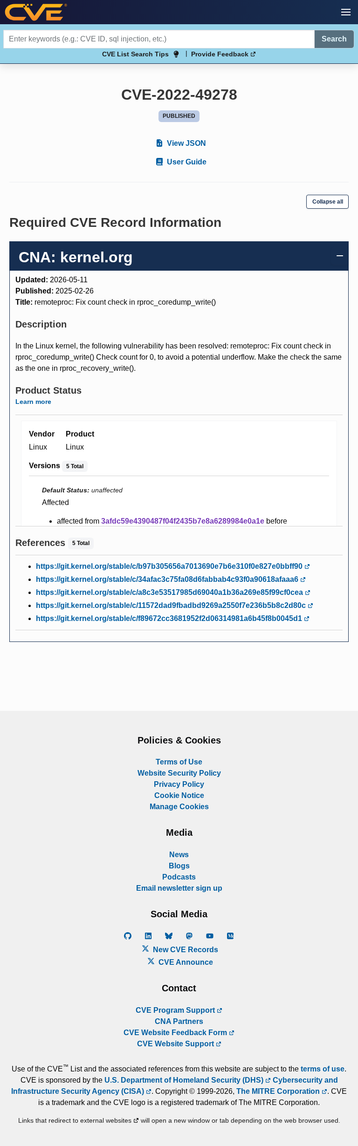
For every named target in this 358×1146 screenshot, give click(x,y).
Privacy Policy (179, 784)
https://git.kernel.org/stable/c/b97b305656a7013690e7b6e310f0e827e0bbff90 (170, 566)
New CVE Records (184, 950)
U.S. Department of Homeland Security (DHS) (184, 1080)
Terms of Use (179, 762)
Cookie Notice (179, 795)
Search (334, 39)
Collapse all (327, 201)
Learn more (33, 401)
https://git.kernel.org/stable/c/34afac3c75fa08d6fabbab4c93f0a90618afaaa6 (168, 579)
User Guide (186, 162)
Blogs (179, 866)
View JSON (185, 143)
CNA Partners (179, 1021)
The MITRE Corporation (279, 1091)
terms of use (322, 1069)
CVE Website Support (176, 1044)
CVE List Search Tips (135, 54)
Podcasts (179, 877)
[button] (346, 12)
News (179, 855)
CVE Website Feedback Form (176, 1033)
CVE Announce (185, 962)
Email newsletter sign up (179, 888)
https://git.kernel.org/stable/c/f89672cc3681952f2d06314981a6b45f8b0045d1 (170, 618)
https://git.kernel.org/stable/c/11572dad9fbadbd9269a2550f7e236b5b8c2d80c (172, 605)
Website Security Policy (179, 773)
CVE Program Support (176, 1010)
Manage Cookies (179, 807)
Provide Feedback (220, 54)
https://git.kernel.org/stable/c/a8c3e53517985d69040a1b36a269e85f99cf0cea (170, 592)
